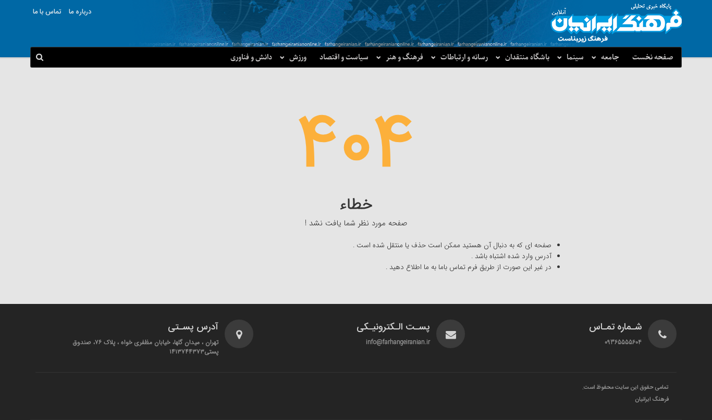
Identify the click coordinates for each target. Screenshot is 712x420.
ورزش (297, 57)
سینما (575, 57)
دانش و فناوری (251, 57)
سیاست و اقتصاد (344, 57)
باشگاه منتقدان (527, 57)
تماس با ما (47, 12)
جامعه (610, 57)
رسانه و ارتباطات (464, 57)
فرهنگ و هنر (404, 57)
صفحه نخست (652, 57)
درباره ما (80, 12)
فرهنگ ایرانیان (652, 399)
